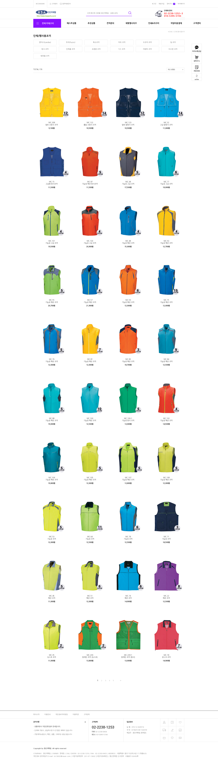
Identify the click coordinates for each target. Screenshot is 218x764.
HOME (170, 31)
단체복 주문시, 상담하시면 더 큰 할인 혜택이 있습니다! (53, 730)
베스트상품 (71, 23)
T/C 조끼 (121, 49)
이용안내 (47, 714)
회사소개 (36, 714)
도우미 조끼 (147, 42)
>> (120, 681)
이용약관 (76, 714)
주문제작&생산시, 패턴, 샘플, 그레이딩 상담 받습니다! (53, 734)
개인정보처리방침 (62, 714)
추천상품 (91, 23)
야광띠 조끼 (147, 49)
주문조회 (197, 71)
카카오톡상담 (196, 51)
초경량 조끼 (96, 49)
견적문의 (110, 23)
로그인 (154, 4)
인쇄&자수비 (153, 23)
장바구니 (197, 61)
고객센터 (197, 23)
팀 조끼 (173, 42)
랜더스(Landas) (45, 42)
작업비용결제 (176, 23)
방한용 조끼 (45, 56)
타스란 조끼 (173, 49)
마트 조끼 (121, 42)
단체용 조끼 (70, 49)
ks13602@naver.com (62, 756)
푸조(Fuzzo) (70, 42)
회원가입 (161, 4)
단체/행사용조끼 (179, 31)
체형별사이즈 (131, 23)
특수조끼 (96, 42)
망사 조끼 (45, 49)
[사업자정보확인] (102, 756)
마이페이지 (181, 4)
